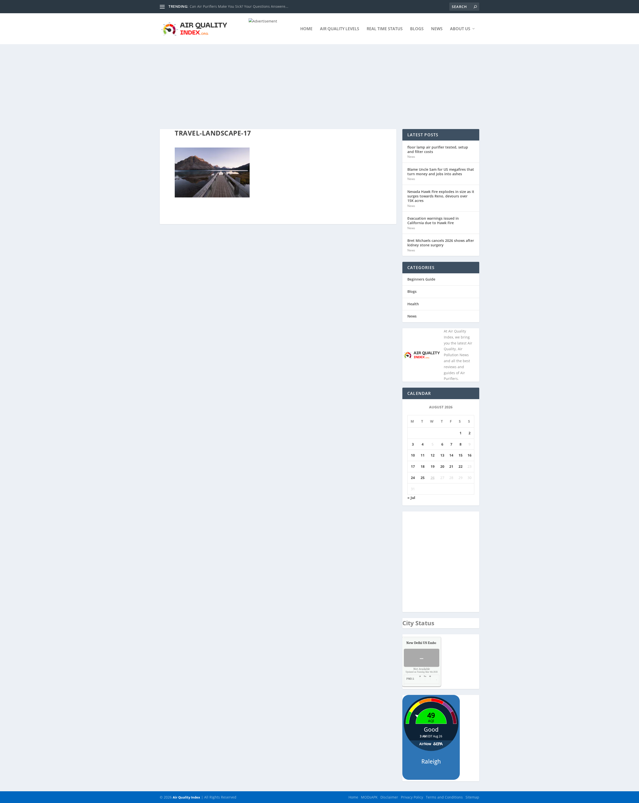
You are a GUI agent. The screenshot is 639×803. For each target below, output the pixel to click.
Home (306, 29)
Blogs (417, 29)
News (437, 29)
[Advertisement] (319, 82)
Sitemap (472, 797)
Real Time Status (385, 29)
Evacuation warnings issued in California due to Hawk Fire (433, 220)
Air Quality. (432, 643)
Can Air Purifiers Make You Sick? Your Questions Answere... (239, 6)
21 (451, 466)
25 (423, 477)
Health (413, 304)
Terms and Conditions (444, 797)
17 (413, 466)
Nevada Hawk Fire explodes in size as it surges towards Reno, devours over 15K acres (440, 196)
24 (413, 477)
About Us (460, 29)
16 (470, 455)
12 (433, 455)
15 (461, 455)
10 (413, 455)
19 (433, 466)
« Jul (411, 497)
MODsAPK (369, 797)
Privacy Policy (412, 797)
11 (423, 455)
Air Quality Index (186, 797)
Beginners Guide (421, 279)
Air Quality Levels (339, 29)
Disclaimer (389, 797)
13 (442, 455)
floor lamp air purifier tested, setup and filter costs (437, 149)
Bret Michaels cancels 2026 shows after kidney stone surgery (440, 242)
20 (442, 466)
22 (461, 466)
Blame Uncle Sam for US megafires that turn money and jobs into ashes (440, 171)
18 (423, 466)
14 (451, 455)
